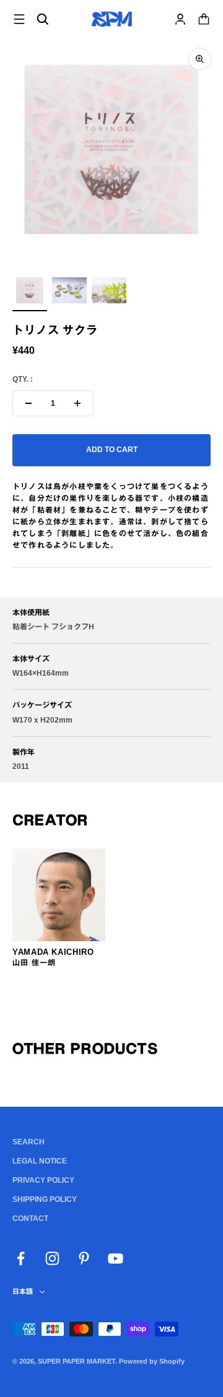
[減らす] (28, 403)
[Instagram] (52, 1258)
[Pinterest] (84, 1258)
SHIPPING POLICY (44, 1199)
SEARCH (28, 1142)
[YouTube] (115, 1258)
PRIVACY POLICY (43, 1180)
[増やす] (77, 403)
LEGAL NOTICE (39, 1161)
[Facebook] (20, 1258)
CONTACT (30, 1218)
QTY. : (22, 379)
